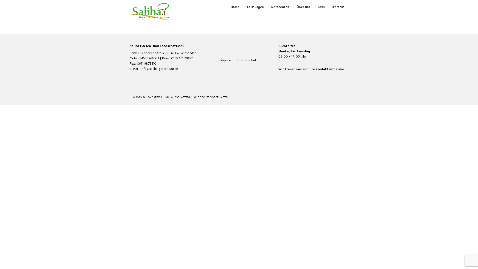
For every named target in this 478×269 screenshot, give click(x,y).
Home (235, 7)
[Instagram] (233, 48)
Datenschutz (248, 60)
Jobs (321, 7)
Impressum (228, 60)
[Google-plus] (244, 48)
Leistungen (255, 7)
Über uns (303, 7)
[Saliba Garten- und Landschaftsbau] (149, 11)
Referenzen (280, 7)
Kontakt (338, 7)
